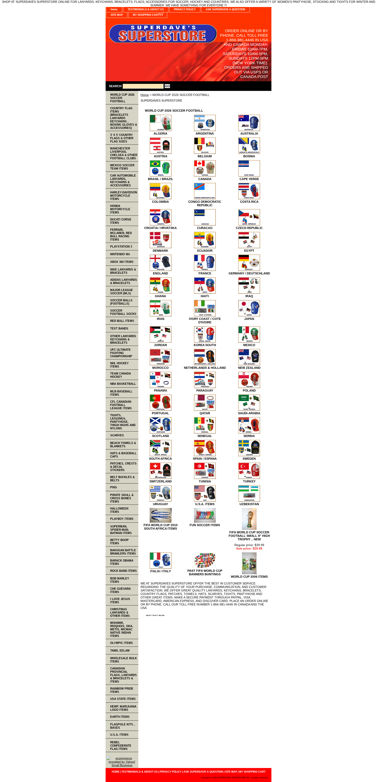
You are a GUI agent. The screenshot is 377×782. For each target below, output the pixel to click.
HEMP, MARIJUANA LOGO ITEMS (123, 708)
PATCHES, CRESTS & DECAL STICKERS (123, 467)
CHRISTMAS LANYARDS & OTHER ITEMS (120, 612)
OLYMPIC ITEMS (121, 643)
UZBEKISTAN (249, 504)
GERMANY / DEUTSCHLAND (249, 273)
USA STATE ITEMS (123, 699)
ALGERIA (160, 133)
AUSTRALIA (249, 133)
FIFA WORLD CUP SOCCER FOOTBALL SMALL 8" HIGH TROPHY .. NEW (249, 536)
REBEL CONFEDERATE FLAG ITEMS (120, 746)
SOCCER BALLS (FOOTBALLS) (121, 302)
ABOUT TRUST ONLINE (155, 615)
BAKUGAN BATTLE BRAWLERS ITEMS (123, 552)
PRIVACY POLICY (185, 9)
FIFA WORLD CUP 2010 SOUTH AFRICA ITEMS (161, 526)
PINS (113, 487)
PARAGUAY (204, 390)
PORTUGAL (160, 413)
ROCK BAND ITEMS (123, 570)
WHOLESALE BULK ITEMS (123, 660)
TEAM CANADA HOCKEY (120, 375)
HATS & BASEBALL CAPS (123, 455)
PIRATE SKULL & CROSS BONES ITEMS (122, 498)
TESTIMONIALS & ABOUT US (146, 9)
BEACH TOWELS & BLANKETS (123, 444)
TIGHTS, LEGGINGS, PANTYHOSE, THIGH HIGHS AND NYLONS (122, 422)
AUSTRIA (160, 156)
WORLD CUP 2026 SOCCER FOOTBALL (122, 98)
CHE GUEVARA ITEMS (120, 590)
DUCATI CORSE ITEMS (120, 221)
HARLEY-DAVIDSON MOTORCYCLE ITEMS (123, 196)
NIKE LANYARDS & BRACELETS (123, 271)
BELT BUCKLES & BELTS (122, 478)
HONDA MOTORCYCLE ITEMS (120, 209)
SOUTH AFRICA (160, 458)
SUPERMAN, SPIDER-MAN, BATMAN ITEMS (121, 530)
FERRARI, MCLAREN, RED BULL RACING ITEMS (121, 234)
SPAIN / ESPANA (205, 458)
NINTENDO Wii (120, 254)
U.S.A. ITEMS (204, 504)
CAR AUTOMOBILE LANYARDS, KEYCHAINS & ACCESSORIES (123, 180)
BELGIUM (205, 156)
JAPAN (249, 319)
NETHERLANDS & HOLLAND (205, 367)
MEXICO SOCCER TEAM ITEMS (122, 167)
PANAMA (160, 390)
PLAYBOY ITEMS (122, 518)
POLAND (249, 390)
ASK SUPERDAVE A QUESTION (225, 9)
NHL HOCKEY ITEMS (119, 365)
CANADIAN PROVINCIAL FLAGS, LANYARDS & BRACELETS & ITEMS (123, 675)
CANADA (204, 179)
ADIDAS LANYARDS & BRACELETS (123, 281)
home (114, 9)
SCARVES (117, 435)
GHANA (160, 296)
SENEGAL (204, 436)
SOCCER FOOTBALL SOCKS (123, 312)
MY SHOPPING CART (146, 14)
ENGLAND (160, 273)
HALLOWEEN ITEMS (119, 510)
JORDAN (160, 345)
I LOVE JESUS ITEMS (120, 600)
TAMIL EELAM (120, 650)
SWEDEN (249, 458)
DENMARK (160, 250)
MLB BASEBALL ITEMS (121, 393)
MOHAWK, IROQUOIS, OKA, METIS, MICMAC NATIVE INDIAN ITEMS (121, 629)
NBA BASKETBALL (123, 383)
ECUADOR (204, 250)
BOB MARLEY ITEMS (119, 580)
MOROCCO (160, 367)
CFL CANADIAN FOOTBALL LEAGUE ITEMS (121, 405)
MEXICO (249, 345)
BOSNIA (249, 156)
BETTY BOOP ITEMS (119, 541)
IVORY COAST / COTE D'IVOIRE (205, 320)
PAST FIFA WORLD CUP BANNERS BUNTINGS (204, 572)
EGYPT (249, 250)
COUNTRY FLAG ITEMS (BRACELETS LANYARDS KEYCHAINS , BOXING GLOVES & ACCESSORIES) (123, 118)
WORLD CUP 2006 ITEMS (249, 576)
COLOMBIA (160, 201)
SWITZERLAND (160, 481)
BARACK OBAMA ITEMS (121, 562)
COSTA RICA (249, 201)
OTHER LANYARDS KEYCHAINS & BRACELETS (123, 339)
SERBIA (249, 436)
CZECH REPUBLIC (249, 228)
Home (145, 95)
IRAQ (249, 296)
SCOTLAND (160, 436)
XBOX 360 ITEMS (122, 262)
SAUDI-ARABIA (249, 413)
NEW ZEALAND (249, 367)
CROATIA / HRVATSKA (160, 228)
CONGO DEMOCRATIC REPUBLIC (204, 203)
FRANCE (205, 273)
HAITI (205, 296)
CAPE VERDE (249, 179)
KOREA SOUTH (205, 345)
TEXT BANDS (119, 328)
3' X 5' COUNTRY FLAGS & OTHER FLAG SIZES (121, 138)
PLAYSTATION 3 (121, 246)
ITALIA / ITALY (160, 571)
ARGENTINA (205, 133)
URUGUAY (160, 504)
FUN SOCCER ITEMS (205, 525)
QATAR (205, 413)
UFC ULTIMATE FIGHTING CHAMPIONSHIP (121, 353)
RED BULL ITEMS (122, 321)
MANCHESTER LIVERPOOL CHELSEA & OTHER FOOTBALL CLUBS (123, 153)
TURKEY (249, 481)
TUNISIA (205, 481)
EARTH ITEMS (120, 716)
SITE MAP (117, 14)
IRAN (160, 319)
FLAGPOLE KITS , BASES (122, 726)
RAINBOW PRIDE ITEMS (121, 690)
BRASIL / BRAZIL (160, 179)
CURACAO (204, 228)
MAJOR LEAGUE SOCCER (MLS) (121, 291)
